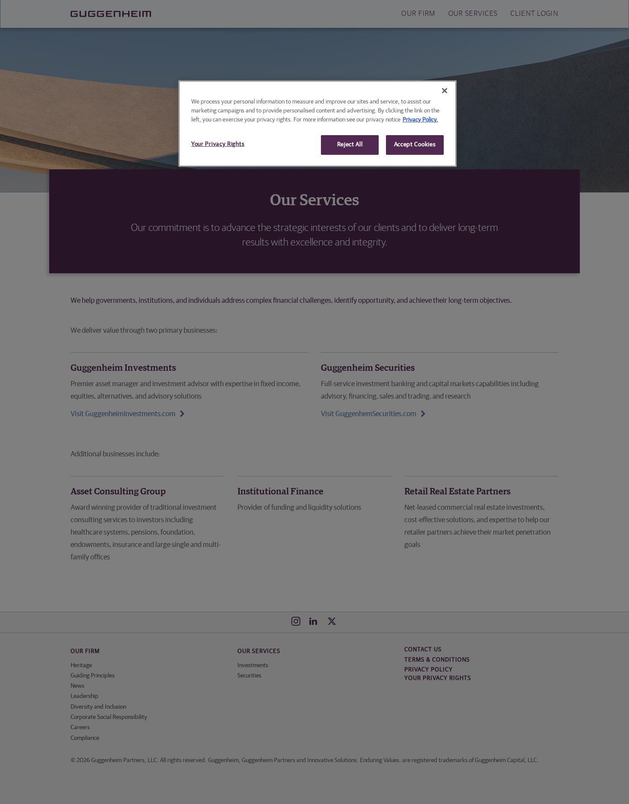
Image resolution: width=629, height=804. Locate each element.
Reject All (350, 145)
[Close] (444, 90)
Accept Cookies (415, 145)
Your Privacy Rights (217, 144)
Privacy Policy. (420, 120)
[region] (317, 123)
